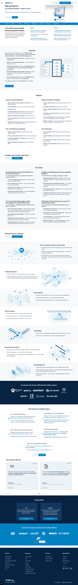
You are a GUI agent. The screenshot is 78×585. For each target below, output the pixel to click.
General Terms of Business (67, 582)
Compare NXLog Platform (30, 573)
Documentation (28, 556)
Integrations (34, 23)
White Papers (28, 560)
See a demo (17, 158)
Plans (6, 569)
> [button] (70, 494)
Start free (8, 17)
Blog (26, 558)
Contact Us (65, 562)
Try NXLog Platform (64, 2)
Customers (48, 23)
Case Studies (28, 567)
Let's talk (15, 17)
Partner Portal (48, 560)
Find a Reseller (48, 556)
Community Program (29, 569)
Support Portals (66, 560)
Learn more (10, 487)
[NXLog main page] (8, 3)
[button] (3, 3)
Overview (7, 23)
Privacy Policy (57, 582)
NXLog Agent (8, 558)
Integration (7, 562)
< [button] (7, 494)
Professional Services (10, 565)
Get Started (41, 23)
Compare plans (26, 518)
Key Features (27, 23)
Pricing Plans (56, 23)
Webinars (27, 565)
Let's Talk (55, 2)
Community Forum (29, 571)
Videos (26, 562)
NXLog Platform (8, 556)
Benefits (13, 23)
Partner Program (48, 558)
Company (65, 556)
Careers (64, 558)
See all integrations (39, 400)
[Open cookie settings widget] (1, 583)
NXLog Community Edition (10, 560)
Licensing (7, 567)
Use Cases (19, 23)
